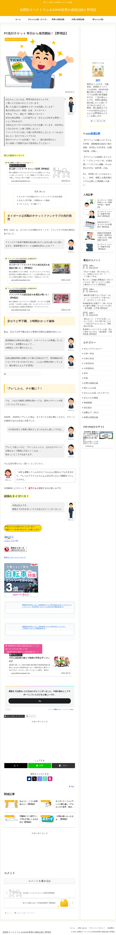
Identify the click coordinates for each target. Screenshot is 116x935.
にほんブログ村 (11, 541)
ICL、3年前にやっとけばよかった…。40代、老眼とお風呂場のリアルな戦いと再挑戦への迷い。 (97, 179)
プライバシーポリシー (97, 928)
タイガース (31, 716)
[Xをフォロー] (34, 778)
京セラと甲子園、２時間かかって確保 (34, 200)
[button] (63, 765)
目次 (36, 191)
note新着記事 (93, 133)
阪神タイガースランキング (15, 557)
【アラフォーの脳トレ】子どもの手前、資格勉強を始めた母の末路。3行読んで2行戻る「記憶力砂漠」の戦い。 (97, 145)
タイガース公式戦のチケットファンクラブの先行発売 (40, 197)
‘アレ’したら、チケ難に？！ (30, 204)
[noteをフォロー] (45, 778)
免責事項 (111, 928)
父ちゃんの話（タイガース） (15, 716)
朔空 (98, 80)
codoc (71, 709)
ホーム (72, 928)
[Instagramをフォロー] (39, 778)
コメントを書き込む (39, 881)
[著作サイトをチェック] (29, 778)
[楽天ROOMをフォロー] (50, 778)
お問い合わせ (82, 928)
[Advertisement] (39, 739)
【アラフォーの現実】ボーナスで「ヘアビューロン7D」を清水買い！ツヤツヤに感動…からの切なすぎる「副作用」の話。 (97, 162)
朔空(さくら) (57, 709)
